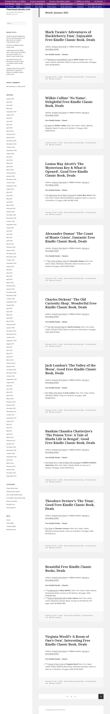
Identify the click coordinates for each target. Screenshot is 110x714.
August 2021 (10, 266)
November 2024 (11, 144)
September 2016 (11, 457)
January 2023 (10, 212)
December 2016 (11, 447)
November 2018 (11, 373)
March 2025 (10, 131)
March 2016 (10, 463)
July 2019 (9, 347)
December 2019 (11, 331)
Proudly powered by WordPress (55, 710)
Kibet (61, 77)
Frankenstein (52, 590)
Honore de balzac (11, 501)
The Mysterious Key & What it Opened (60, 195)
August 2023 (10, 189)
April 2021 (9, 279)
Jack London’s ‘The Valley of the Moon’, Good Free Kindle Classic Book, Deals (70, 369)
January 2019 (10, 366)
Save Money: (9, 4)
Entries (9, 523)
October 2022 (10, 221)
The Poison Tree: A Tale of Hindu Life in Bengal (62, 463)
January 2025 (10, 137)
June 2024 (9, 160)
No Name (48, 126)
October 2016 (10, 453)
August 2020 (10, 305)
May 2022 (9, 237)
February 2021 (10, 286)
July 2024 (9, 157)
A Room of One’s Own (55, 664)
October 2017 (10, 415)
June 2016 (9, 460)
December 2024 (11, 141)
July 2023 (9, 192)
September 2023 (11, 186)
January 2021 (10, 289)
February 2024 (10, 173)
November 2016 (11, 450)
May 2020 (9, 315)
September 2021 (11, 263)
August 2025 (10, 115)
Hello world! (21, 86)
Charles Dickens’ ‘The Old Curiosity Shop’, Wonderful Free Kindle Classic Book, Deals (71, 303)
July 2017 (9, 424)
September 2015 (11, 476)
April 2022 (9, 241)
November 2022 (11, 218)
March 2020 (10, 321)
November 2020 (11, 295)
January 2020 (10, 328)
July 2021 (9, 270)
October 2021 (10, 260)
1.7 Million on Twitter (82, 1)
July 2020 (9, 308)
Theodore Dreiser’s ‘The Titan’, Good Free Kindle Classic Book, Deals (70, 505)
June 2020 (9, 312)
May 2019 (9, 353)
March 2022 (10, 244)
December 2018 (11, 370)
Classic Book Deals (12, 488)
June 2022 (9, 234)
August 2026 (10, 99)
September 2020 (11, 302)
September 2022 (11, 224)
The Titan (48, 528)
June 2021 (9, 273)
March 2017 (10, 437)
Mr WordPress (10, 86)
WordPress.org (11, 529)
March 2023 (10, 205)
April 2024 (9, 166)
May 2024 (9, 163)
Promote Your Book (59, 47)
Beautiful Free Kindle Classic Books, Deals (68, 569)
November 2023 (11, 179)
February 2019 (10, 363)
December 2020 (11, 292)
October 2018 (10, 376)
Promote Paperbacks (37, 1)
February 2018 (10, 402)
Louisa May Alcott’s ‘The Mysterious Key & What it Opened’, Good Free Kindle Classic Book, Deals (66, 169)
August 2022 (10, 228)
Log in (8, 520)
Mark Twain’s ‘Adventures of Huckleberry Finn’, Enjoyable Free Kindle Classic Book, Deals (70, 36)
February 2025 (10, 134)
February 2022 (10, 247)
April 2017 (9, 434)
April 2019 (9, 357)
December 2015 (11, 473)
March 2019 (10, 360)
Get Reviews (98, 1)
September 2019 (11, 341)
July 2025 (9, 118)
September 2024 (11, 150)
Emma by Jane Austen (13, 491)
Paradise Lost (10, 504)
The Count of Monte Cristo (57, 261)
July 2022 (9, 231)
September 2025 (11, 112)
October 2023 (10, 183)
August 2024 (10, 154)
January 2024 (10, 176)
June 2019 (9, 350)
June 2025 (9, 121)
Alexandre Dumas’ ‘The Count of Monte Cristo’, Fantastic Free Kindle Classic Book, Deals (70, 237)
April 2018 (9, 395)
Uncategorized (11, 508)
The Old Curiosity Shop (56, 327)
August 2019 (10, 344)
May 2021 (9, 276)
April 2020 (9, 318)
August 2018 (10, 382)
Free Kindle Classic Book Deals (15, 498)
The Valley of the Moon (53, 393)
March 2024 (10, 170)
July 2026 (9, 102)
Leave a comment (56, 79)
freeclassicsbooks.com (18, 9)
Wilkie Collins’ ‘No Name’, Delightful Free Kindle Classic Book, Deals (69, 102)
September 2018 (11, 379)
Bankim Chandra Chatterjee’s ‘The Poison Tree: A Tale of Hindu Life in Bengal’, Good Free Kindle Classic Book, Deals (70, 437)
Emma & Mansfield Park (57, 598)
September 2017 (11, 418)
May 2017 (9, 431)
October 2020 (10, 299)
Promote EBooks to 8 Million (15, 1)
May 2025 (9, 125)
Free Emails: (9, 7)
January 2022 (10, 250)
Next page (101, 696)
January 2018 (10, 405)
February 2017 (10, 440)
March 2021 (10, 282)
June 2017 (9, 428)
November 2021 (11, 257)
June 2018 (9, 389)
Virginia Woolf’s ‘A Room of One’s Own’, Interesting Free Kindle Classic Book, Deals (67, 640)
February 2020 (10, 324)
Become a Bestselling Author (59, 1)
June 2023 (9, 195)
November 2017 (11, 411)
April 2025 (9, 128)
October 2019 (10, 337)
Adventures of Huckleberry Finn (59, 60)
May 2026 (9, 108)
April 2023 (9, 202)
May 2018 (9, 392)
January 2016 (10, 469)
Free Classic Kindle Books (14, 495)
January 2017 (10, 444)
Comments (11, 526)
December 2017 (11, 408)
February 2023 (10, 208)
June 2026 (9, 105)
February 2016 (10, 466)
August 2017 (10, 421)
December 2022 (11, 215)
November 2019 (11, 334)
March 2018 (10, 399)
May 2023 (9, 199)
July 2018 (9, 386)
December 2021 (11, 253)
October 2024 (10, 147)
